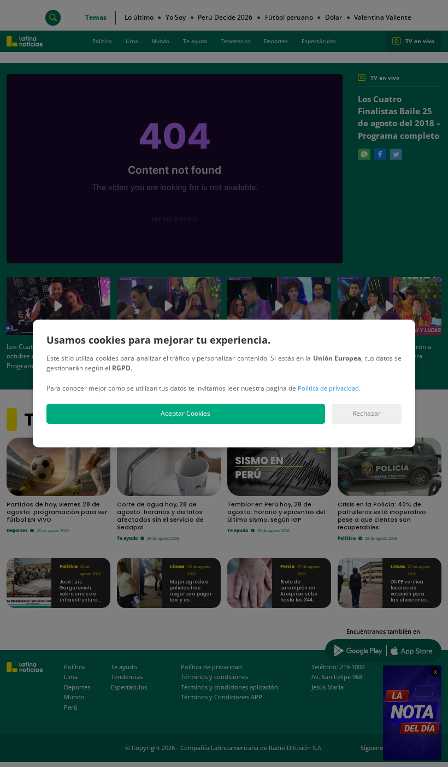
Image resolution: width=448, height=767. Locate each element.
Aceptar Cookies (185, 413)
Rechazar (366, 413)
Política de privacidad (328, 388)
